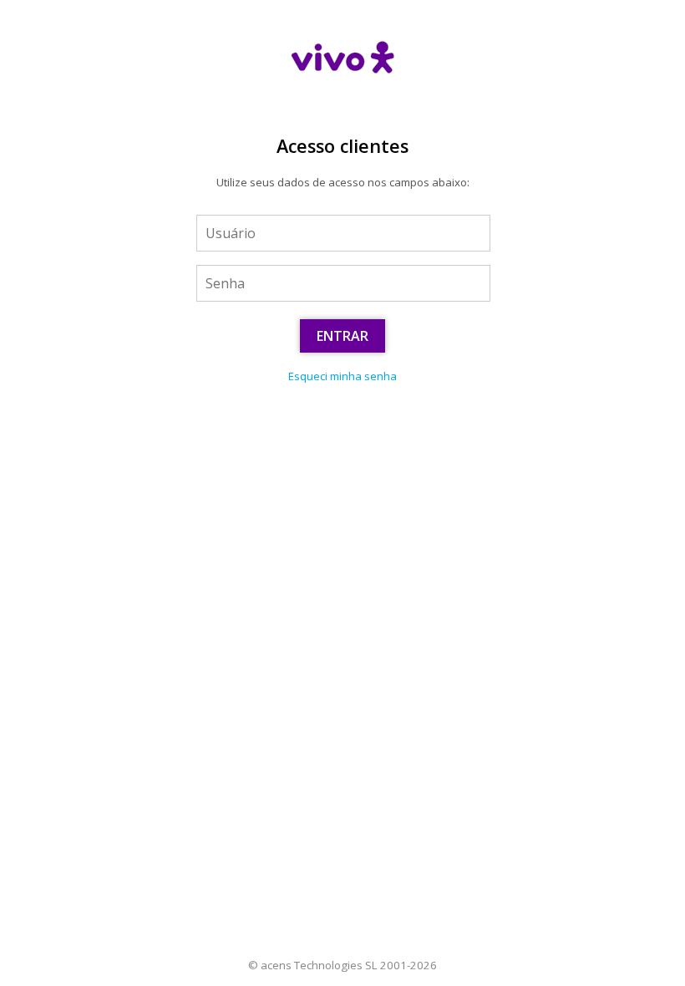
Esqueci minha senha (342, 376)
